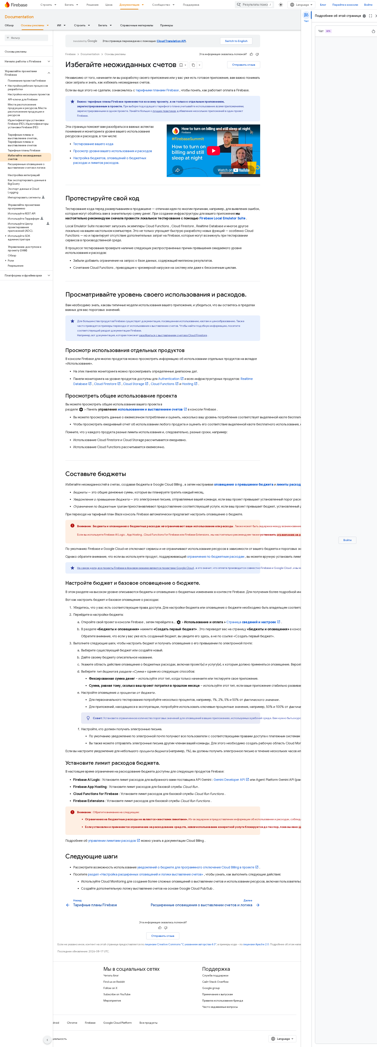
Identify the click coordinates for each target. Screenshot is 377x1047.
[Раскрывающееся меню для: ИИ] (65, 25)
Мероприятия (112, 1000)
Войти (368, 4)
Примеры (166, 25)
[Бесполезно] (257, 54)
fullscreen (370, 16)
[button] (23, 61)
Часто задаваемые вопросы (220, 1007)
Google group (211, 988)
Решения (92, 4)
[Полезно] (251, 54)
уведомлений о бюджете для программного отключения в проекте (195, 867)
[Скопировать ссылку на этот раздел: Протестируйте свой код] (143, 198)
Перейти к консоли (345, 4)
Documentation (19, 17)
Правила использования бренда (222, 1000)
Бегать (69, 4)
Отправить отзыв (243, 64)
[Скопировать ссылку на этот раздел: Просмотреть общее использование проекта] (181, 396)
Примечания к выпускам (217, 994)
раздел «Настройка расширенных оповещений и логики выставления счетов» (145, 874)
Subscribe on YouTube (116, 994)
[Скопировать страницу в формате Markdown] (193, 65)
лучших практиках (164, 111)
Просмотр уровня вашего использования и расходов (112, 151)
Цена (108, 4)
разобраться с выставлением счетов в (173, 335)
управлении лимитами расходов (112, 841)
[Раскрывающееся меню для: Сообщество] (174, 4)
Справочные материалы (136, 25)
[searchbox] (26, 38)
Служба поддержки (215, 975)
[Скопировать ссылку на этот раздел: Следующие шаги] (121, 856)
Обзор (9, 25)
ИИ (59, 25)
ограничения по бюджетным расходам (215, 557)
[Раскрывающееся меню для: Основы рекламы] (49, 25)
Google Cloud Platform (117, 1022)
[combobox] (254, 4)
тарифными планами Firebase (157, 90)
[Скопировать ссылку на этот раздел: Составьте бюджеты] (130, 474)
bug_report (364, 16)
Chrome (72, 1022)
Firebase (70, 54)
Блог (323, 4)
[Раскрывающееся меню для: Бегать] (78, 4)
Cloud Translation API (171, 41)
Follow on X (110, 988)
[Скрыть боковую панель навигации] (47, 1040)
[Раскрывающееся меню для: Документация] (144, 4)
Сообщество (161, 4)
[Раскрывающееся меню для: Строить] (56, 4)
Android (54, 1022)
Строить (46, 4)
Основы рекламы (32, 25)
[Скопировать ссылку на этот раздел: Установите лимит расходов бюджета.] (164, 763)
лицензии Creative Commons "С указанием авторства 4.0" (180, 944)
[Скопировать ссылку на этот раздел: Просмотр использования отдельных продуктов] (188, 350)
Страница (251, 622)
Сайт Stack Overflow (215, 981)
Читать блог (111, 975)
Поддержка (191, 4)
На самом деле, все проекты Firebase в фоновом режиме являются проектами (135, 568)
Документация (129, 4)
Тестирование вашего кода (93, 144)
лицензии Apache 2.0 (256, 944)
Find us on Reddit (114, 981)
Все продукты (148, 1022)
